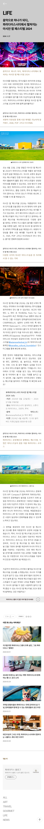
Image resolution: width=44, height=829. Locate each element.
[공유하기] (10, 616)
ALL (5, 797)
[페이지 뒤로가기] (4, 4)
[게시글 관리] (13, 616)
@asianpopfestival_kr (18, 342)
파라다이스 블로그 (13, 769)
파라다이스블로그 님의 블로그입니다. (17, 772)
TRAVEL (7, 806)
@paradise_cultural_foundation (22, 345)
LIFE (7, 13)
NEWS (6, 819)
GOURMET (8, 811)
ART (5, 802)
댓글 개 (5, 759)
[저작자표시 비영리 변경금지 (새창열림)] (28, 616)
